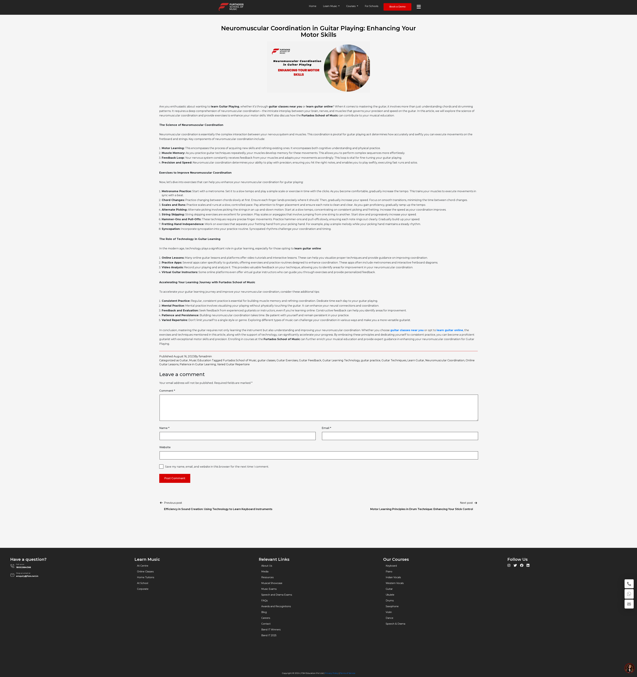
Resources (267, 577)
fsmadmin (205, 356)
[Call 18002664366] (629, 583)
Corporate (142, 588)
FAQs (264, 600)
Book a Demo (397, 6)
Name (164, 428)
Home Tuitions (145, 577)
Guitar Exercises (287, 360)
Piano (389, 571)
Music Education (200, 360)
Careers (265, 617)
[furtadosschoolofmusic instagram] (508, 565)
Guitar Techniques (394, 360)
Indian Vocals (393, 577)
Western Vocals (395, 583)
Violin (389, 612)
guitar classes (266, 360)
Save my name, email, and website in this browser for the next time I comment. (217, 466)
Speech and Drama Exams (276, 594)
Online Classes (145, 571)
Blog (264, 612)
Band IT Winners (271, 629)
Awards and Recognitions (276, 606)
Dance (389, 617)
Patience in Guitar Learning (198, 364)
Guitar (183, 360)
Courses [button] (351, 6)
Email (326, 428)
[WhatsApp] (629, 594)
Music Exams (269, 588)
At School (142, 583)
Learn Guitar (415, 360)
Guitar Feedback (310, 360)
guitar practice (370, 360)
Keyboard (391, 565)
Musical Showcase (271, 583)
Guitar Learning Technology (341, 360)
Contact (266, 623)
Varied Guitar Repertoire (233, 364)
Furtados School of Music (239, 360)
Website (165, 447)
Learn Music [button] (330, 6)
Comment (167, 390)
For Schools (371, 6)
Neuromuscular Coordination (444, 360)
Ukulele (390, 594)
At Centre (142, 565)
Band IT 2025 (268, 635)
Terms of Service (347, 673)
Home (312, 6)
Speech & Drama (395, 623)
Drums (390, 600)
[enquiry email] (629, 604)
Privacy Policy (331, 673)
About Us (266, 565)
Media (264, 571)
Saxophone (392, 606)
